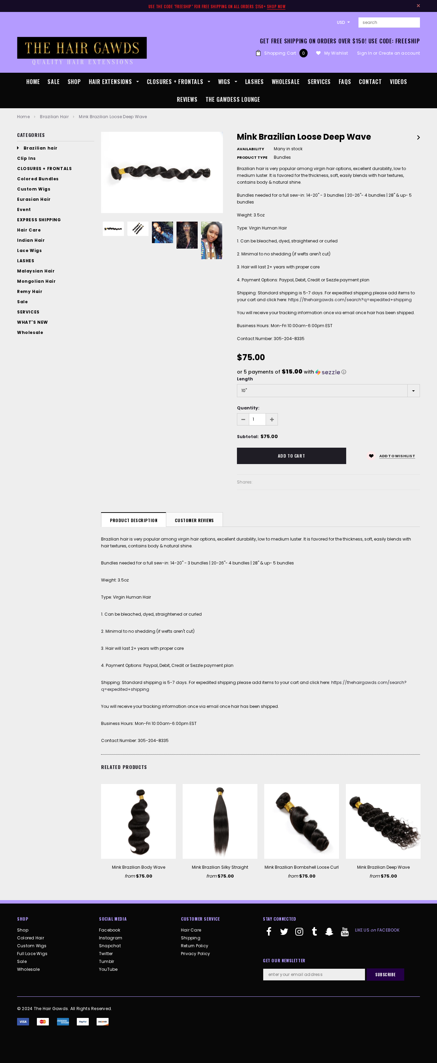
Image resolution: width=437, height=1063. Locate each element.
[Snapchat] (329, 934)
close (418, 5)
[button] (328, 372)
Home (23, 117)
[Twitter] (284, 934)
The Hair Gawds (51, 1008)
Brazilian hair (54, 117)
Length (245, 379)
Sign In (364, 53)
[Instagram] (299, 934)
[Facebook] (269, 934)
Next (418, 137)
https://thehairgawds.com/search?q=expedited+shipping (350, 300)
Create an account (399, 53)
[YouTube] (344, 934)
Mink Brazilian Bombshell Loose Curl (302, 867)
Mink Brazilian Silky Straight (220, 867)
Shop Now (276, 6)
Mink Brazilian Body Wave (138, 867)
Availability (250, 149)
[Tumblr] (314, 934)
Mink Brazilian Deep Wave (383, 867)
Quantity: (248, 408)
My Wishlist (336, 53)
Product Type (252, 157)
